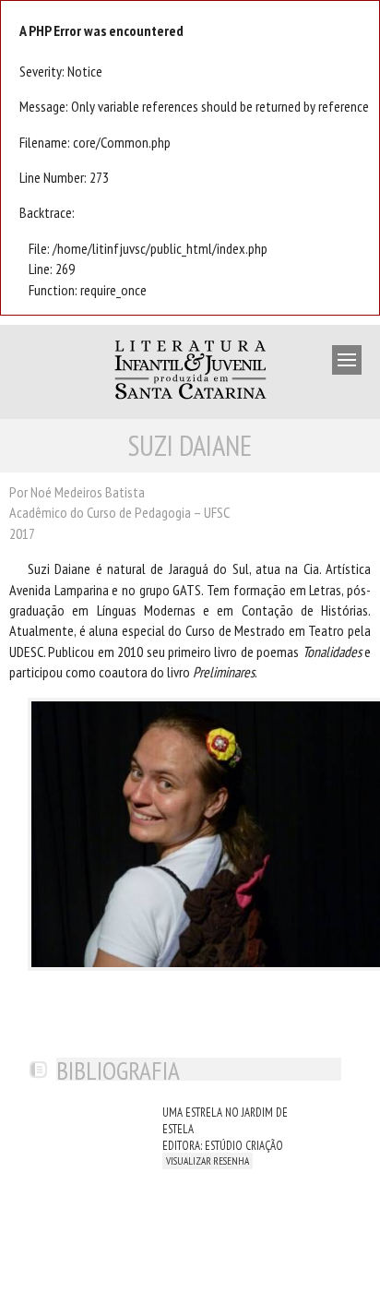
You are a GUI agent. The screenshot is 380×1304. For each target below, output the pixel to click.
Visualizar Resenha (207, 1160)
